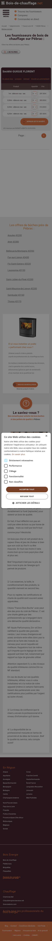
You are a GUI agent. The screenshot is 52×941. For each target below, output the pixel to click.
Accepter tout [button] (26, 489)
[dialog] (26, 470)
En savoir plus (18, 454)
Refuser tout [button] (27, 496)
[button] (26, 503)
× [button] (46, 436)
